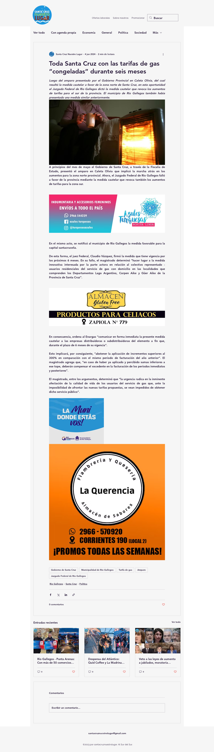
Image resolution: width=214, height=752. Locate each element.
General (107, 32)
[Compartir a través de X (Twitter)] (58, 594)
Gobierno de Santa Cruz (63, 569)
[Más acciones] (163, 54)
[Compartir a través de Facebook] (50, 594)
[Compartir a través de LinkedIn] (65, 594)
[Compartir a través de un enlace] (73, 594)
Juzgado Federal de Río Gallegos (68, 576)
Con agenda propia (63, 32)
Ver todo (39, 32)
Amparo (141, 569)
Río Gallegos (56, 583)
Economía (88, 32)
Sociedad (140, 32)
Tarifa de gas (125, 569)
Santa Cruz (71, 583)
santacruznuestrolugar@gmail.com (107, 733)
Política (123, 32)
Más (155, 32)
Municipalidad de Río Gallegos (97, 569)
